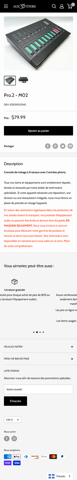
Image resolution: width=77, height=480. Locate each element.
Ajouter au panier (38, 131)
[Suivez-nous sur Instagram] (14, 438)
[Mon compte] (62, 6)
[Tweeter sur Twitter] (63, 146)
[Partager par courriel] (70, 146)
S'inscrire (15, 401)
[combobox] (59, 476)
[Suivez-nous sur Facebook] (6, 438)
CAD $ (9, 419)
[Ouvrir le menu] (6, 6)
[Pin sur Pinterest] (55, 146)
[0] (69, 6)
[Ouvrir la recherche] (54, 6)
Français (60, 476)
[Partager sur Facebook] (48, 146)
